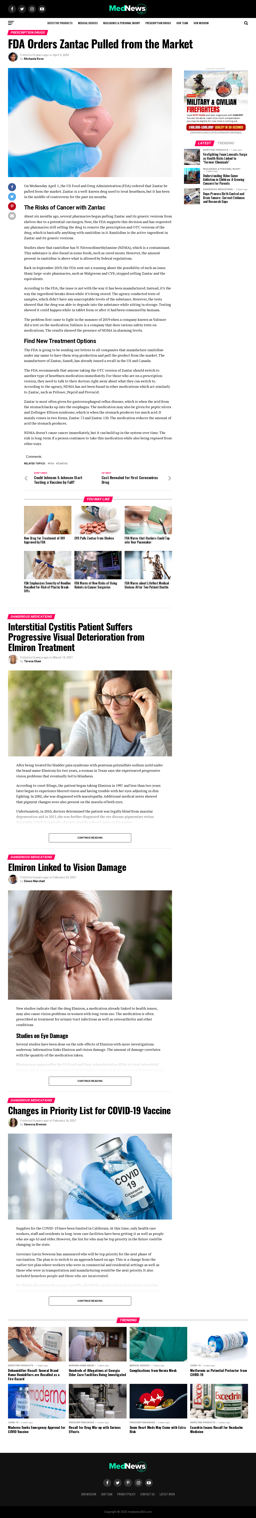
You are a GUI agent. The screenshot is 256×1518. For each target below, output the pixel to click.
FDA (51, 463)
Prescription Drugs (158, 23)
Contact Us (147, 1494)
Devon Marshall (34, 881)
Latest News (167, 1494)
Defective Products (59, 23)
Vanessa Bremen (35, 1124)
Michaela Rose (34, 58)
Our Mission (201, 23)
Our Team (182, 23)
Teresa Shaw (32, 661)
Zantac (63, 463)
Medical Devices (88, 23)
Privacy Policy (126, 1494)
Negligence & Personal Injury (121, 23)
